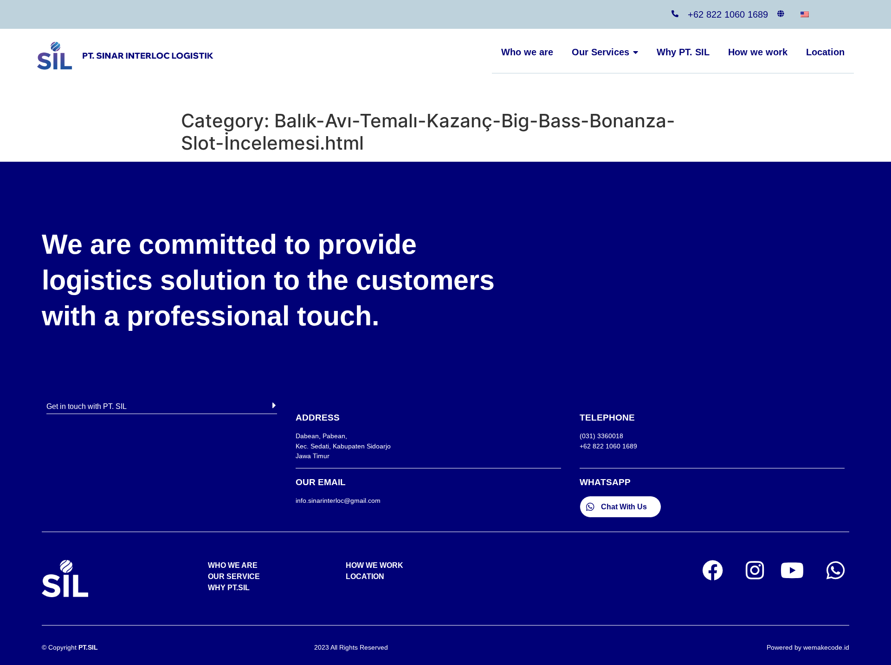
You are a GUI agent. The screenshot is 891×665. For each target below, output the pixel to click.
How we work (758, 52)
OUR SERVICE (234, 576)
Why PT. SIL (683, 52)
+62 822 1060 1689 (728, 14)
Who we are (527, 52)
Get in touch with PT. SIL (86, 406)
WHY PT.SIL (229, 588)
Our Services (600, 52)
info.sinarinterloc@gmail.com (338, 500)
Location (825, 52)
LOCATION (365, 576)
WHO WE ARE (233, 565)
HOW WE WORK (374, 565)
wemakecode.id (826, 647)
